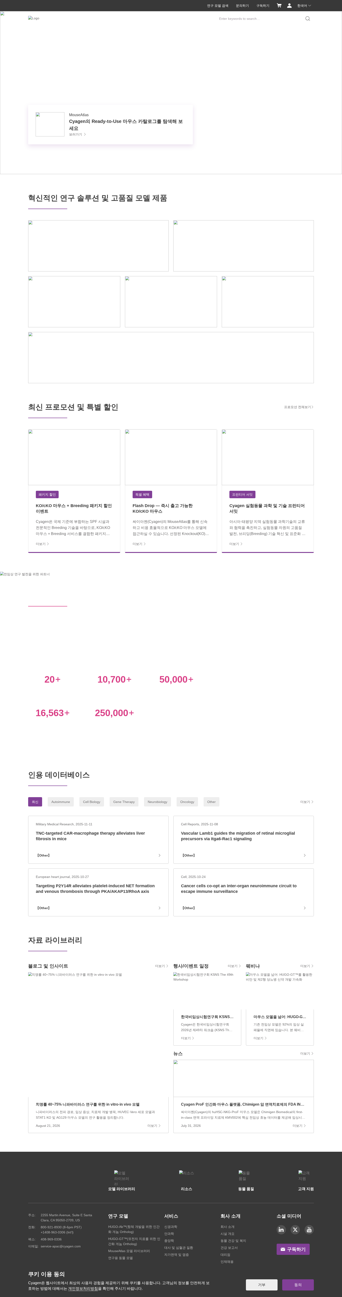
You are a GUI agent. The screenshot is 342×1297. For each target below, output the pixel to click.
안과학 (169, 1234)
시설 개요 (228, 1234)
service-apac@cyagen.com (61, 1246)
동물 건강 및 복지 (233, 1241)
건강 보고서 (229, 1248)
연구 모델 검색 (217, 5)
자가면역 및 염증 (176, 1254)
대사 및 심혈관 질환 (178, 1248)
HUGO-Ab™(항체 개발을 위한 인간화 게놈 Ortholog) (134, 1229)
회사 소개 (228, 1227)
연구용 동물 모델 (120, 1258)
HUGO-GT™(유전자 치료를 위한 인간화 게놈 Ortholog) (134, 1241)
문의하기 (242, 5)
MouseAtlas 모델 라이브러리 (129, 1251)
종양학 (169, 1241)
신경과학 (170, 1227)
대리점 (225, 1254)
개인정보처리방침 (83, 1288)
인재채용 (227, 1261)
